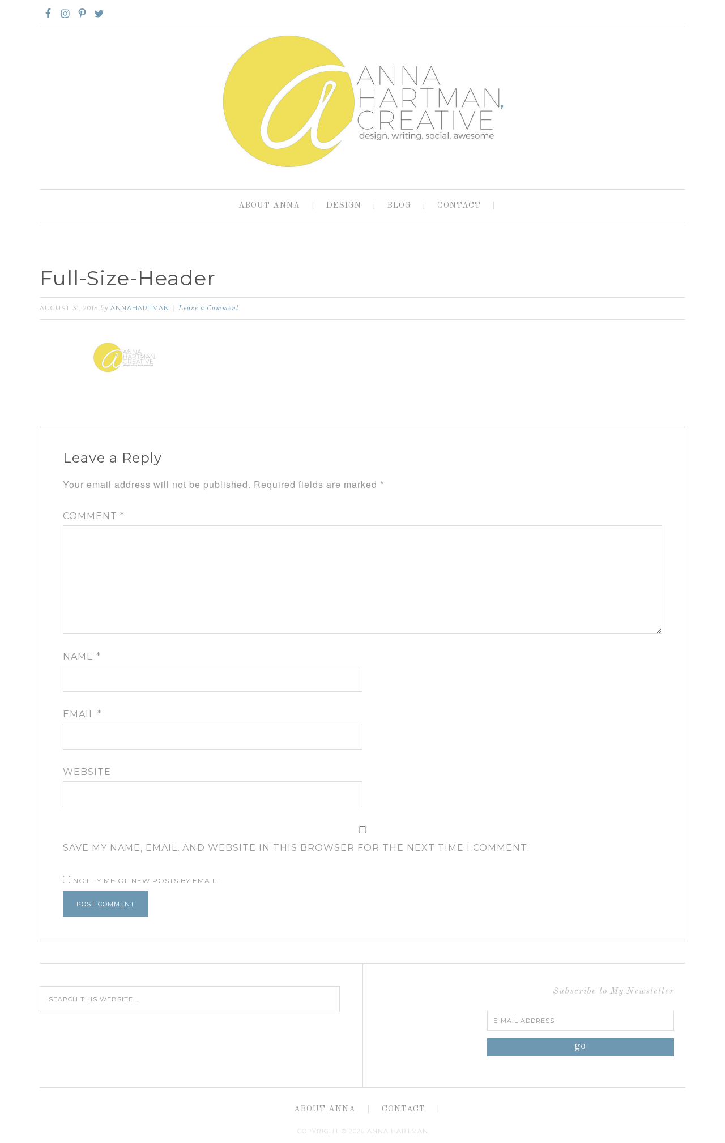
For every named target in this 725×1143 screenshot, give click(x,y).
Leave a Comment (208, 308)
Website (87, 772)
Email (82, 714)
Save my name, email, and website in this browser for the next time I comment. (296, 847)
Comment (94, 516)
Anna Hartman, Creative (362, 101)
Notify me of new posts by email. (146, 880)
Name (82, 656)
